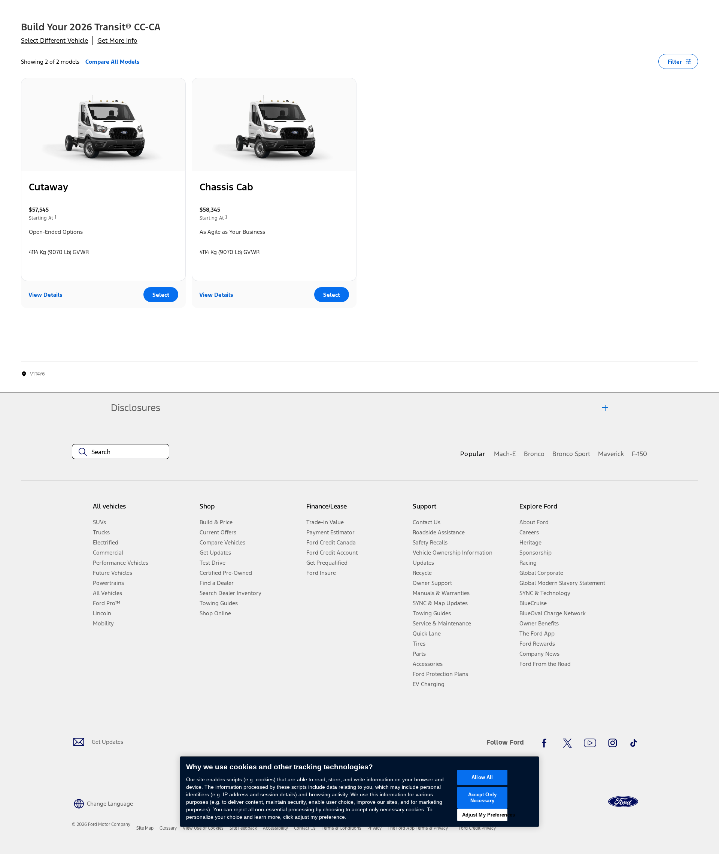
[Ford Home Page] (623, 801)
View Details (45, 294)
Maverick (611, 454)
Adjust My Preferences (484, 815)
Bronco (534, 454)
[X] (567, 743)
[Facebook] (546, 743)
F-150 (639, 454)
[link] (145, 828)
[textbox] (120, 451)
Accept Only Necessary (482, 797)
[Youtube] (590, 743)
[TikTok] (633, 743)
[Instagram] (612, 743)
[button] (102, 802)
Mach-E (505, 454)
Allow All (482, 777)
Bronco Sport (571, 454)
